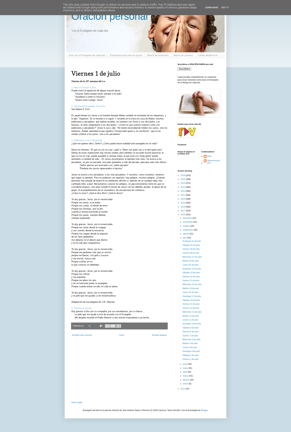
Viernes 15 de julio (191, 304)
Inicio (121, 335)
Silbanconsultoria (213, 161)
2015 (183, 389)
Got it (225, 7)
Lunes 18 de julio (190, 292)
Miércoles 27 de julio (192, 257)
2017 (183, 211)
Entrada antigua (159, 335)
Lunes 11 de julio (190, 320)
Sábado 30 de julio (191, 245)
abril (185, 372)
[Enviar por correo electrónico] (106, 326)
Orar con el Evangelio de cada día (87, 55)
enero (186, 384)
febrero (186, 380)
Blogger (204, 410)
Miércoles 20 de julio (192, 284)
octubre (186, 226)
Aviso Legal (76, 402)
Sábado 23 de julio (191, 272)
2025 (183, 179)
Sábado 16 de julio (191, 300)
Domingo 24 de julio (192, 269)
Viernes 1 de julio (191, 359)
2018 (183, 207)
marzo (186, 376)
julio (185, 238)
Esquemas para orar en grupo (126, 55)
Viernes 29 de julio (191, 249)
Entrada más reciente (82, 335)
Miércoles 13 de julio (192, 312)
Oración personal (109, 16)
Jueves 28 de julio (191, 253)
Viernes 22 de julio (191, 276)
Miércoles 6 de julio (191, 339)
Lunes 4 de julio (190, 347)
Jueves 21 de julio (191, 280)
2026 (183, 175)
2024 (183, 183)
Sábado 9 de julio (191, 328)
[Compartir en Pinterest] (119, 326)
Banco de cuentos (183, 55)
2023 (183, 187)
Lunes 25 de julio (190, 265)
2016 (183, 214)
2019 (183, 203)
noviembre (188, 222)
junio (185, 364)
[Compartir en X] (113, 326)
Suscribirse (184, 69)
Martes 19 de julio (191, 288)
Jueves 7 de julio (190, 335)
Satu (209, 156)
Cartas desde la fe (207, 55)
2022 (183, 191)
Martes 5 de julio (190, 343)
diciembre (187, 218)
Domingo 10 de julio (192, 324)
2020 (183, 199)
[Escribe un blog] (109, 326)
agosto (186, 234)
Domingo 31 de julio (192, 241)
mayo (185, 368)
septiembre (188, 230)
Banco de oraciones (158, 55)
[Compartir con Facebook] (116, 326)
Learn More (211, 7)
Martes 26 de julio (191, 261)
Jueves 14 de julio (191, 308)
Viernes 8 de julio (191, 331)
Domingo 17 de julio (192, 296)
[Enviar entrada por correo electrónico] (101, 326)
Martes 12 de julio (191, 316)
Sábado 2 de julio (191, 355)
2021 (183, 195)
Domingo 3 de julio (191, 351)
